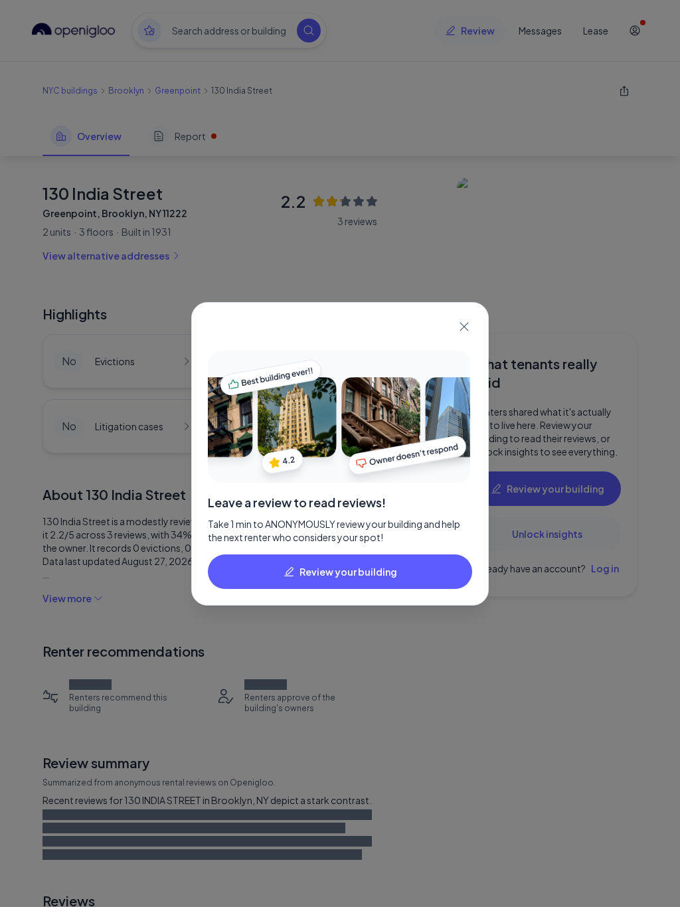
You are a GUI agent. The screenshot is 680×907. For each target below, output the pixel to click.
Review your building (348, 572)
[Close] (464, 326)
